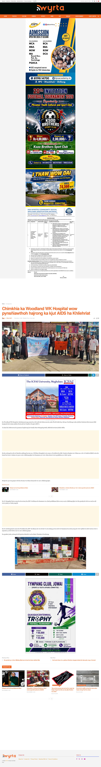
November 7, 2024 (64, 489)
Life (60, 16)
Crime (52, 16)
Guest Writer (92, 16)
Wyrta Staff (9, 318)
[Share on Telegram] (93, 375)
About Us (3, 1)
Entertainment (79, 16)
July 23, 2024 (80, 692)
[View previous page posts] (49, 496)
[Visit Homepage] (50, 8)
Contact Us (8, 1)
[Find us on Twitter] (94, 1)
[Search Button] (98, 16)
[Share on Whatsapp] (90, 375)
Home (5, 16)
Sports (43, 16)
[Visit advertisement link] (50, 148)
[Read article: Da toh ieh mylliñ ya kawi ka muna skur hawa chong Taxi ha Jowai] (87, 678)
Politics (14, 16)
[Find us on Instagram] (96, 1)
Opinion (34, 16)
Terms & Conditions (27, 1)
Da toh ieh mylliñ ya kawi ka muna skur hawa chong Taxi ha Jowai (86, 689)
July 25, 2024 (55, 693)
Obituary (5, 685)
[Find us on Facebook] (92, 1)
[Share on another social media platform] (97, 375)
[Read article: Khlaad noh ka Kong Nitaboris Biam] (5, 489)
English (68, 16)
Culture (24, 16)
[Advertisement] (50, 291)
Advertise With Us (20, 1)
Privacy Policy (13, 1)
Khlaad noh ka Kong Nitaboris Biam (19, 488)
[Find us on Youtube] (98, 1)
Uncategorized (9, 303)
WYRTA (6, 760)
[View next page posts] (52, 496)
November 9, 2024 (14, 489)
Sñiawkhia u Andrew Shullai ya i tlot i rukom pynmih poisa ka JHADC (76, 488)
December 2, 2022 (18, 318)
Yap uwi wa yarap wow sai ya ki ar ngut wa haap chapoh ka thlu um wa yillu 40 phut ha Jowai (63, 689)
